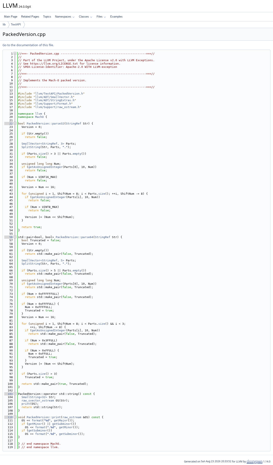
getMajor (61, 420)
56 (8, 237)
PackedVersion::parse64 (74, 237)
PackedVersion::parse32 (45, 123)
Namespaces (63, 16)
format (37, 420)
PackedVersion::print (44, 417)
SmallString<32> (34, 397)
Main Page (10, 16)
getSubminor (61, 423)
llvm (38, 113)
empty (77, 153)
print (26, 403)
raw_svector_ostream (38, 400)
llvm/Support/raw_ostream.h (57, 107)
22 (8, 123)
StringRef (73, 123)
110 (8, 417)
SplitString (31, 147)
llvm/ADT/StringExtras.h (54, 100)
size (42, 153)
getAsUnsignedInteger (45, 167)
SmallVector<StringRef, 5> (43, 260)
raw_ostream (71, 417)
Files (100, 16)
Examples (116, 16)
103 (8, 393)
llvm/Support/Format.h (53, 103)
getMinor (35, 423)
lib (4, 24)
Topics (47, 16)
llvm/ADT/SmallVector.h (54, 97)
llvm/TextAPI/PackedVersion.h (59, 93)
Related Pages (30, 16)
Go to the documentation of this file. (28, 45)
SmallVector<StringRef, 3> (43, 143)
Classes (84, 16)
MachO (39, 116)
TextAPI (16, 24)
